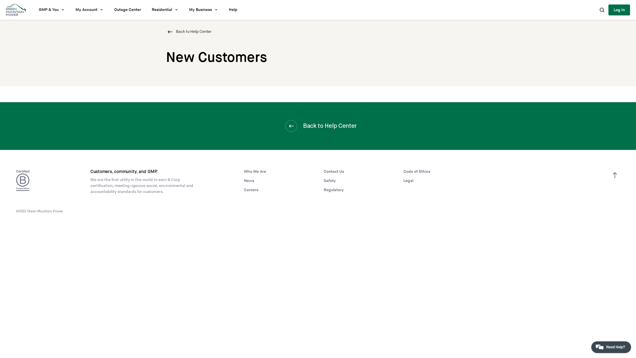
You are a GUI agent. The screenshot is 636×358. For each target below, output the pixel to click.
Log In (619, 10)
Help (233, 9)
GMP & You (49, 9)
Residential (162, 9)
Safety (330, 181)
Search (602, 10)
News (249, 181)
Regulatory (334, 190)
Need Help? (615, 347)
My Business (200, 9)
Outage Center (127, 9)
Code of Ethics (416, 171)
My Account (86, 9)
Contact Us (334, 171)
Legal (408, 181)
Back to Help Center (194, 31)
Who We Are (255, 171)
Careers (251, 190)
